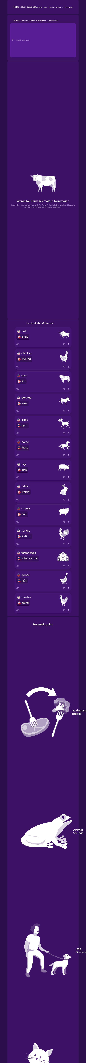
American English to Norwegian (34, 20)
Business (59, 7)
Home (18, 20)
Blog (45, 7)
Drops (29, 7)
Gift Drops (69, 7)
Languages (37, 7)
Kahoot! (52, 7)
